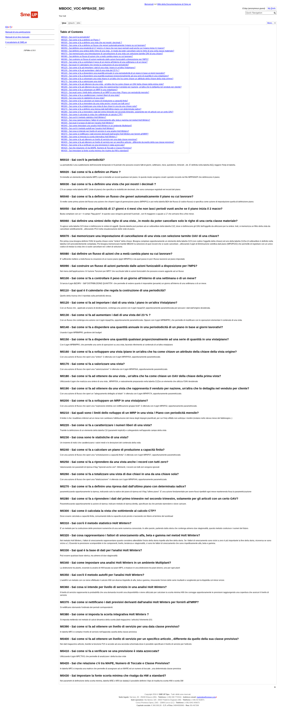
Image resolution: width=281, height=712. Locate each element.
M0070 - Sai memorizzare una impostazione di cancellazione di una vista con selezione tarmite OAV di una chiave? (112, 53)
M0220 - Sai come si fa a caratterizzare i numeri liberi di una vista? (90, 95)
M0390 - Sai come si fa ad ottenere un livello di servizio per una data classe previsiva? (99, 139)
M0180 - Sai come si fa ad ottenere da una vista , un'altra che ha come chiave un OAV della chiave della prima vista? (112, 84)
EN (6, 27)
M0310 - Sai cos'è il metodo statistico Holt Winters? (83, 117)
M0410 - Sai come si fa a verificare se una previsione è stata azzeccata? (93, 145)
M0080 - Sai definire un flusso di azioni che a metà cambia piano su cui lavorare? (97, 56)
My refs (271, 8)
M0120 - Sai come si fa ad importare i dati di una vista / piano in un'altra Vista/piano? (98, 67)
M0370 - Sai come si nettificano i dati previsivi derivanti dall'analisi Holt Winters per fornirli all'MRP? (104, 134)
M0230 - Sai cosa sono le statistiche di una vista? (83, 98)
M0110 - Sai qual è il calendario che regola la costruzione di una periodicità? (95, 65)
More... (270, 23)
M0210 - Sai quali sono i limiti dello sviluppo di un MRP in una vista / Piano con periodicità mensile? (105, 92)
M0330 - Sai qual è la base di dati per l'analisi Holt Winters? (87, 123)
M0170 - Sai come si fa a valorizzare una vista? (82, 81)
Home (29, 15)
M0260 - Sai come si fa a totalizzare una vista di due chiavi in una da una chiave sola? (99, 106)
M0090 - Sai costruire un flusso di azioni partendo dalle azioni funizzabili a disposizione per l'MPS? (104, 59)
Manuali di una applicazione (17, 32)
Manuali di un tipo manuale (17, 37)
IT (10, 27)
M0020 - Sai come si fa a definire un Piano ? (80, 40)
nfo (78, 23)
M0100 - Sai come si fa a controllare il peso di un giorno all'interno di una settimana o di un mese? (104, 62)
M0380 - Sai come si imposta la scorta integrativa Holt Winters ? (89, 137)
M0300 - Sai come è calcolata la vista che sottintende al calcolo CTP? (91, 114)
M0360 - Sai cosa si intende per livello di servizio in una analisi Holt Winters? (95, 131)
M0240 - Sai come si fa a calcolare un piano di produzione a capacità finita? (94, 101)
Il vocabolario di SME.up (16, 42)
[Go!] (275, 13)
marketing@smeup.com (206, 697)
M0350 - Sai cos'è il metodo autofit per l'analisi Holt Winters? (87, 128)
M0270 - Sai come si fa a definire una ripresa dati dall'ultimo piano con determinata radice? (101, 109)
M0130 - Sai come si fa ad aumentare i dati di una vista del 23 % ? (90, 70)
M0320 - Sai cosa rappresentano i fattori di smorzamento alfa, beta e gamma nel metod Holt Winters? (105, 120)
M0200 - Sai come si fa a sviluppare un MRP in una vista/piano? (89, 90)
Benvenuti (149, 4)
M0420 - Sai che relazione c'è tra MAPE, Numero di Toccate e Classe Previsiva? (96, 148)
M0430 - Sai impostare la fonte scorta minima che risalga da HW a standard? (95, 151)
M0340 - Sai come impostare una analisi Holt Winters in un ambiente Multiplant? (96, 125)
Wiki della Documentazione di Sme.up (174, 4)
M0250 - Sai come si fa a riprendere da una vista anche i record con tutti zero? (95, 103)
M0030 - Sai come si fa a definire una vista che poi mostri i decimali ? (91, 42)
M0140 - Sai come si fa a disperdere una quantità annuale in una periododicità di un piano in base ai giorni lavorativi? (113, 73)
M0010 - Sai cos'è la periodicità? (75, 37)
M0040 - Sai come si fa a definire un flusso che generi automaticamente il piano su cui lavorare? (103, 45)
